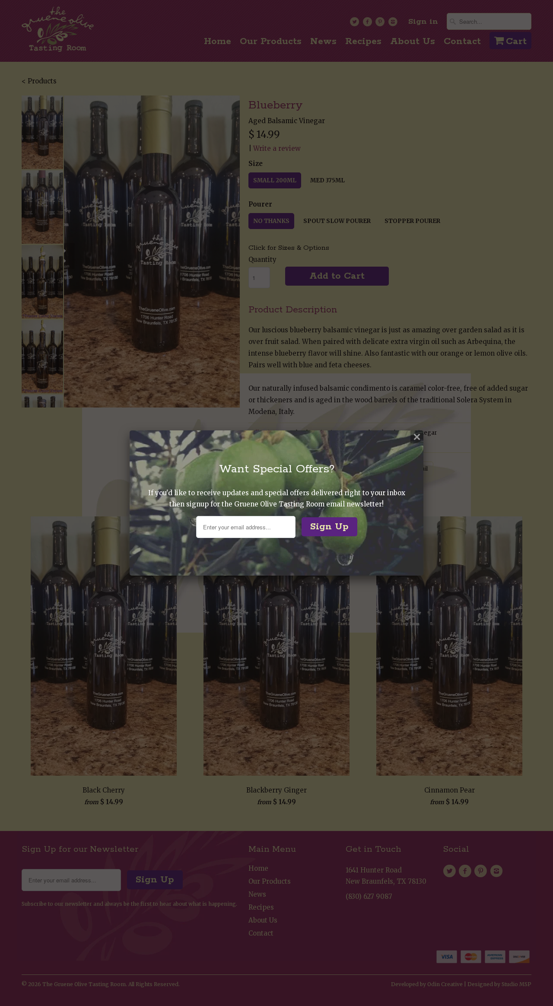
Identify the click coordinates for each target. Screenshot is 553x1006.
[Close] (416, 436)
